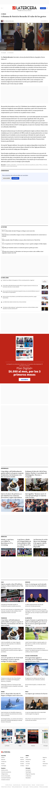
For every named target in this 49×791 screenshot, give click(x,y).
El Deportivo (28, 618)
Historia (8, 166)
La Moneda (44, 164)
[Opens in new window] (33, 744)
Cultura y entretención (31, 655)
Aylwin (37, 164)
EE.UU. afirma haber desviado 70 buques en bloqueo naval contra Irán (18, 231)
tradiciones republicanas (30, 164)
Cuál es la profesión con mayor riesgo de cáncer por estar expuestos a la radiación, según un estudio (11, 643)
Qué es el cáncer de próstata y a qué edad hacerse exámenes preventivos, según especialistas (20, 297)
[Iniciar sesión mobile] (47, 8)
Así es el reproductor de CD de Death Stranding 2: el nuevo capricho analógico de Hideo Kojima (24, 243)
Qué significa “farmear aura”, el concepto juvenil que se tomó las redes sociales (35, 495)
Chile (2, 582)
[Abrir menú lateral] (2, 8)
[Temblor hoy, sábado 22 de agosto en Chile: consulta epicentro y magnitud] (45, 281)
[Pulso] (20, 744)
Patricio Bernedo (10, 21)
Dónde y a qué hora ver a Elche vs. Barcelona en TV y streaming (7, 542)
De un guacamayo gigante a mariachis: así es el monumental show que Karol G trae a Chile (36, 659)
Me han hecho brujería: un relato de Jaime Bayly (35, 685)
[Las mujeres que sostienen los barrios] (36, 703)
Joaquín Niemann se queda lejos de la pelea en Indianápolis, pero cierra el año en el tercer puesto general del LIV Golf (36, 622)
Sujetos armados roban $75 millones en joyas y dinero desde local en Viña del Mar (21, 240)
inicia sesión (6, 178)
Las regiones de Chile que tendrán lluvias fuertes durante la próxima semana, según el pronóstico (11, 650)
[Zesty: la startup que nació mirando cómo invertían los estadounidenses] (36, 595)
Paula (26, 691)
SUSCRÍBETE (24, 379)
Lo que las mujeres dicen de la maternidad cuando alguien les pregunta (35, 713)
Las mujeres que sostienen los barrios (36, 693)
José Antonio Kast (21, 164)
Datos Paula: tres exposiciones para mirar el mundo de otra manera (35, 719)
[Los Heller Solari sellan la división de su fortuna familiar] (45, 303)
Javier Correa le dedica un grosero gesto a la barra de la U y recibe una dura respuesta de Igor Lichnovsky (35, 643)
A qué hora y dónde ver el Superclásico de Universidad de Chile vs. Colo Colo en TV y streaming (24, 543)
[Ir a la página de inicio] (24, 8)
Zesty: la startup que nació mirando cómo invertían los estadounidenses (36, 585)
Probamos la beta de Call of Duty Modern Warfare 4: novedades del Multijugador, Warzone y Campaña (36, 474)
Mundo (3, 691)
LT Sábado (3, 14)
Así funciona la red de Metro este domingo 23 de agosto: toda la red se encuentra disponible (40, 543)
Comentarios (11, 52)
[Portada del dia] (24, 360)
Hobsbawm (3, 166)
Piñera (40, 164)
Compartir (4, 52)
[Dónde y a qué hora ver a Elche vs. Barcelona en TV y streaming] (8, 552)
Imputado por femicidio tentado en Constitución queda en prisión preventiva (20, 247)
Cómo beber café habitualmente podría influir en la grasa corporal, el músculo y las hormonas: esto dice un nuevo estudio (20, 286)
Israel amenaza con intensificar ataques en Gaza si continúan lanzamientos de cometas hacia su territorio (24, 235)
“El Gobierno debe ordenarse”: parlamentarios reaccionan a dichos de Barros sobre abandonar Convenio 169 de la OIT (20, 308)
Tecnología (4, 655)
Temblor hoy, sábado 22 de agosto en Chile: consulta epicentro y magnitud (18, 280)
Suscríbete (15, 178)
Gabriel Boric (13, 164)
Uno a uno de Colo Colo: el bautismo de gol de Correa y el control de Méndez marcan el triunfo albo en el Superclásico (21, 291)
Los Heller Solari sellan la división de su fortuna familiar (14, 302)
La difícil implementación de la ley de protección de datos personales (34, 605)
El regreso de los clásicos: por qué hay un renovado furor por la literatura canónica (35, 678)
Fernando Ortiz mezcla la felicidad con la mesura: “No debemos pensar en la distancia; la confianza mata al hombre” (36, 650)
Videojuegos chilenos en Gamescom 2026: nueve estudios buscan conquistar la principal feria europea (12, 686)
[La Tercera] (7, 744)
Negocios (27, 582)
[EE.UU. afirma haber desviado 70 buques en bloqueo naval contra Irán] (12, 703)
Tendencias (4, 618)
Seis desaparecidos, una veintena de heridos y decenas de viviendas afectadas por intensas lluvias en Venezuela (12, 720)
